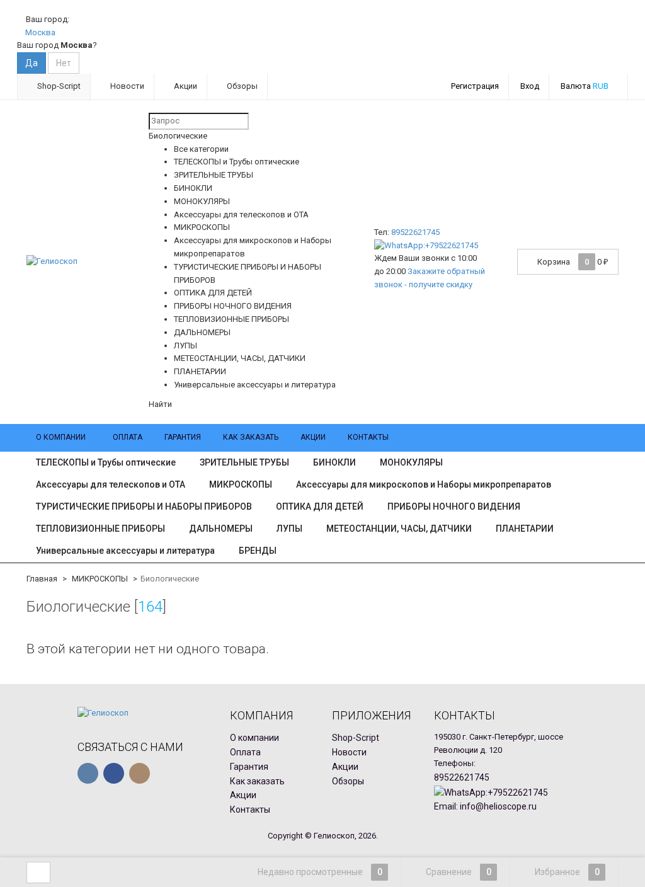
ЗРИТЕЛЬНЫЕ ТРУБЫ (244, 462)
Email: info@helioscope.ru (485, 806)
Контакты (368, 437)
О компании (61, 437)
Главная (41, 578)
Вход (529, 86)
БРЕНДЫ (258, 551)
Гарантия (182, 437)
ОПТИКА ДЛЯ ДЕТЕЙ (319, 506)
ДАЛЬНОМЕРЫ (221, 529)
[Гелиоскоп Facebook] (113, 773)
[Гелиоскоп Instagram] (139, 773)
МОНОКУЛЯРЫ (411, 462)
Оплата (127, 437)
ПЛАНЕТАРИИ (525, 529)
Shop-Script (58, 86)
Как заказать (250, 437)
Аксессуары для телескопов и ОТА (110, 484)
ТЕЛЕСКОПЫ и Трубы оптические (106, 462)
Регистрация (475, 86)
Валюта (584, 86)
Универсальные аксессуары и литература (125, 551)
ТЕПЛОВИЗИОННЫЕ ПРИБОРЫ (100, 529)
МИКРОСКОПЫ (240, 484)
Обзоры (241, 86)
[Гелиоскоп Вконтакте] (87, 773)
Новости (126, 86)
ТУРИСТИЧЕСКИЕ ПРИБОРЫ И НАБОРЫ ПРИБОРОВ (144, 506)
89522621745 (415, 232)
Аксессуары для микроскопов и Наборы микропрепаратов (423, 484)
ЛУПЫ (289, 529)
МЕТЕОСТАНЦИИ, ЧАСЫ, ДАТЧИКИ (399, 529)
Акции (184, 86)
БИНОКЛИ (334, 462)
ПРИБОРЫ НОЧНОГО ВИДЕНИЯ (453, 506)
